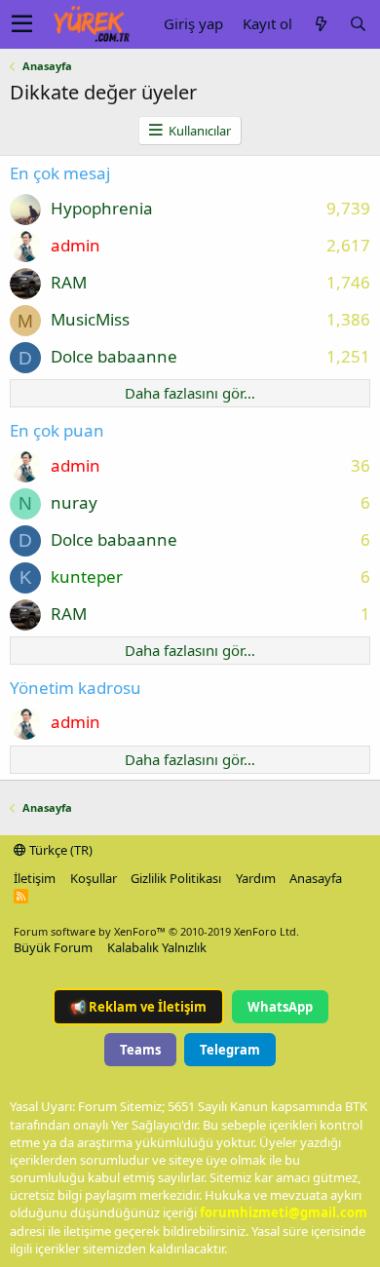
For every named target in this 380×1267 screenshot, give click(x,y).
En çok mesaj (60, 173)
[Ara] (357, 24)
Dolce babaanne (114, 356)
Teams (140, 1049)
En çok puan (57, 430)
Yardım (256, 878)
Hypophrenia (102, 208)
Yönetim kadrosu (75, 687)
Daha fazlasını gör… (190, 393)
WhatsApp (280, 1007)
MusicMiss (90, 319)
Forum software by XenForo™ (156, 931)
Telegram (230, 1049)
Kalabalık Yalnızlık (157, 947)
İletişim (35, 878)
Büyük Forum (53, 947)
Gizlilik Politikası (176, 878)
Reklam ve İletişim (138, 1007)
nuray (74, 502)
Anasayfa (315, 878)
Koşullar (93, 878)
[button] (22, 24)
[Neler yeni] (320, 24)
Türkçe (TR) (59, 850)
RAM (69, 282)
